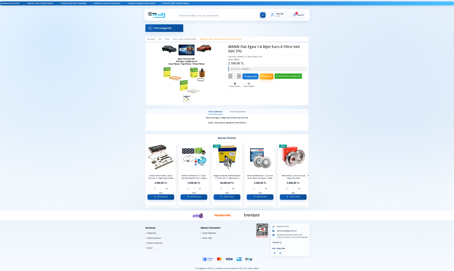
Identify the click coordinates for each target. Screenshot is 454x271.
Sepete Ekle (252, 76)
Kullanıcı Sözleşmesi (154, 243)
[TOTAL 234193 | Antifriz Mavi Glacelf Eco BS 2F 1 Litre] (293, 159)
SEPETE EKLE (162, 197)
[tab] (215, 111)
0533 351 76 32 (283, 226)
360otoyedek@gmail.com (287, 231)
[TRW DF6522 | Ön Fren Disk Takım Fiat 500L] (260, 159)
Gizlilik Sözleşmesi (154, 238)
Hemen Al (267, 76)
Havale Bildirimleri (209, 233)
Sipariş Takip (207, 238)
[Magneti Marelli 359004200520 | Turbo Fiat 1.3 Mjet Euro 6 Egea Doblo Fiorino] (194, 159)
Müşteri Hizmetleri (211, 227)
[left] (145, 175)
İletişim (150, 248)
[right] (308, 175)
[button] (298, 14)
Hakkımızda (151, 233)
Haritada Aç (277, 242)
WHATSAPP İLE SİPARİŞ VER (289, 76)
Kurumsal (150, 227)
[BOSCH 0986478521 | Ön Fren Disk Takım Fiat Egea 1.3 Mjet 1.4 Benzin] (227, 159)
